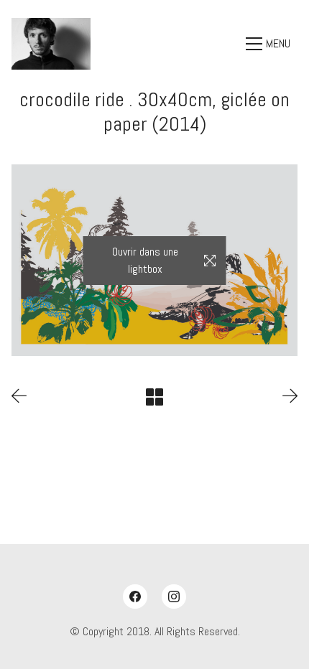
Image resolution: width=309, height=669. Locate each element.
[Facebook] (135, 596)
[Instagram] (174, 596)
